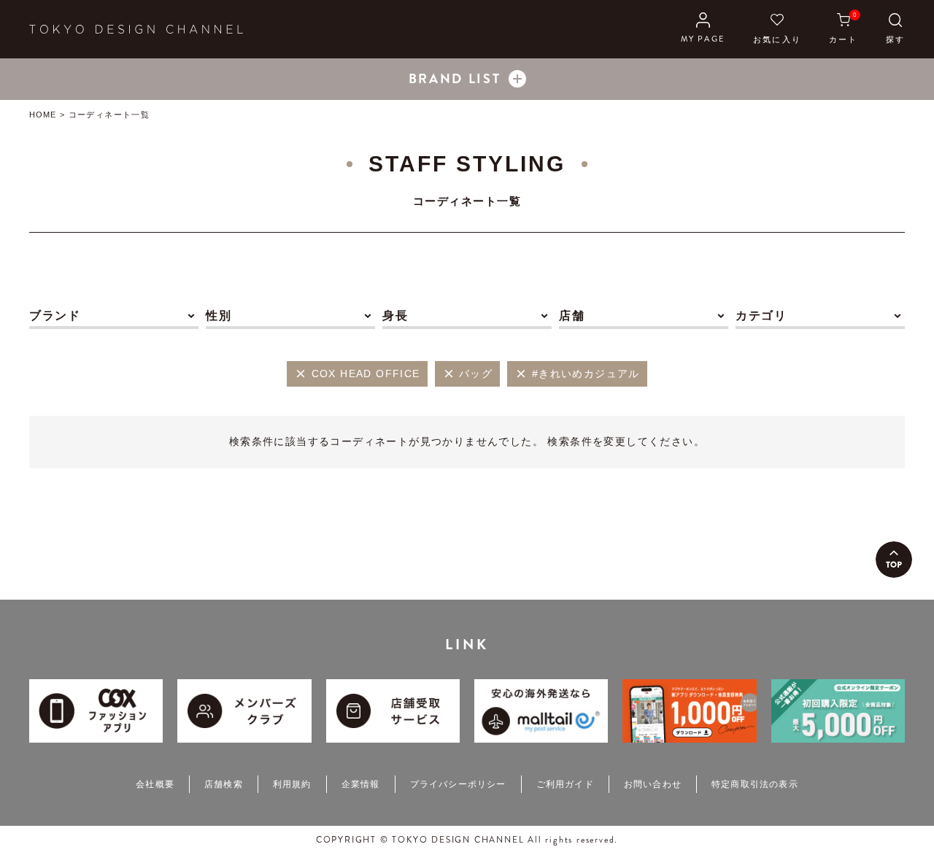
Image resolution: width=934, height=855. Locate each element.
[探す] (895, 29)
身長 (395, 315)
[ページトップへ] (894, 559)
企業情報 (360, 784)
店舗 (571, 315)
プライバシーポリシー (458, 784)
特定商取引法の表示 (754, 784)
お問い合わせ (653, 784)
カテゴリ (761, 315)
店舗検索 (223, 784)
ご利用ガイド (565, 784)
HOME (42, 114)
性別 (218, 315)
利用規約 (292, 784)
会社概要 (155, 784)
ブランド (54, 315)
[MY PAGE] (703, 29)
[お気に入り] (777, 29)
